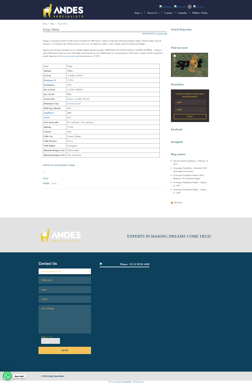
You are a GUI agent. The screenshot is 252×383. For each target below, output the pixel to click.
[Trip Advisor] (166, 6)
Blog (52, 24)
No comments (159, 34)
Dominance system (68, 56)
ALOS (46, 118)
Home (45, 24)
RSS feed (178, 203)
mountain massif (74, 104)
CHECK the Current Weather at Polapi (59, 165)
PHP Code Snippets (115, 382)
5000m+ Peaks (200, 12)
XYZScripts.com (138, 382)
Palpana (70, 99)
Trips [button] (137, 12)
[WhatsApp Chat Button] (7, 375)
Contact (168, 12)
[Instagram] (190, 6)
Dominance (49, 80)
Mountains (147, 34)
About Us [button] (152, 12)
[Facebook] (180, 6)
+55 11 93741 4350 (139, 264)
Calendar (182, 12)
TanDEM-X (49, 113)
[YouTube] (198, 6)
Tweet (54, 184)
